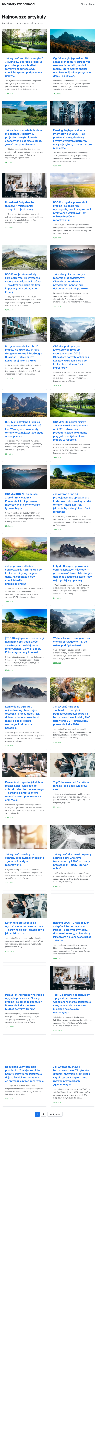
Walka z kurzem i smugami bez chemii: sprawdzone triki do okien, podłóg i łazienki (71, 642)
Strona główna (88, 4)
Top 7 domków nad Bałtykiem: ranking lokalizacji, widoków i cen (71, 786)
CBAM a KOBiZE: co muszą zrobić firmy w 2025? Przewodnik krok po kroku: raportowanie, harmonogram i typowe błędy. (23, 501)
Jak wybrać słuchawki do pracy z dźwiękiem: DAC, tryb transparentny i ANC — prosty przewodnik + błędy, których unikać (72, 861)
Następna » (55, 1114)
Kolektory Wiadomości (18, 4)
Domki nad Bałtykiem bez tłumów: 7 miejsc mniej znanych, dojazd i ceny (20, 206)
